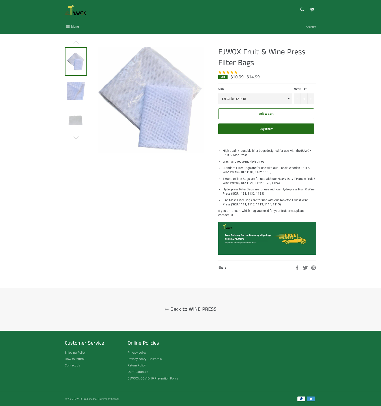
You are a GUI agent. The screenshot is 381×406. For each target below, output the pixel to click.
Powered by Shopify (108, 399)
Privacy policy (137, 352)
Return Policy (137, 365)
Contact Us (72, 365)
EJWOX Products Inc (85, 399)
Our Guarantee (138, 372)
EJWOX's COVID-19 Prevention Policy (153, 378)
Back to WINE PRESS (193, 309)
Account (311, 26)
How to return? (75, 359)
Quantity (300, 88)
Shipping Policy (75, 352)
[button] (228, 72)
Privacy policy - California (145, 359)
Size (221, 88)
